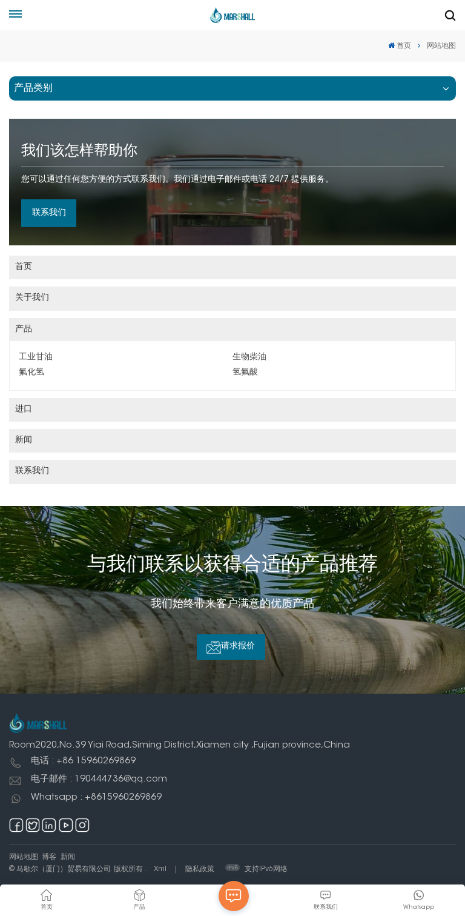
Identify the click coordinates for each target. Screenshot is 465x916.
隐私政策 (199, 869)
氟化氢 (31, 372)
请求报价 (238, 646)
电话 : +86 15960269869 (83, 761)
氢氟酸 (245, 372)
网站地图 (23, 857)
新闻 (23, 440)
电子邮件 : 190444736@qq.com (99, 779)
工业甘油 (36, 357)
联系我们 (49, 213)
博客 (49, 857)
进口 (23, 409)
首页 (404, 46)
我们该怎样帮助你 (79, 151)
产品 (23, 329)
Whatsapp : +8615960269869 (96, 797)
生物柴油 (249, 357)
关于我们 (32, 298)
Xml (160, 869)
